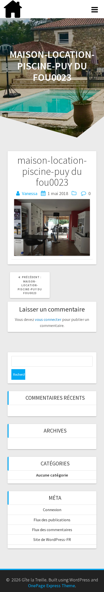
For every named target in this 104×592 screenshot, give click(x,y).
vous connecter (48, 319)
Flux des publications (52, 519)
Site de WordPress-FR (52, 539)
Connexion (52, 509)
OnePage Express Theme (51, 585)
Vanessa (29, 193)
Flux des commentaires (52, 529)
